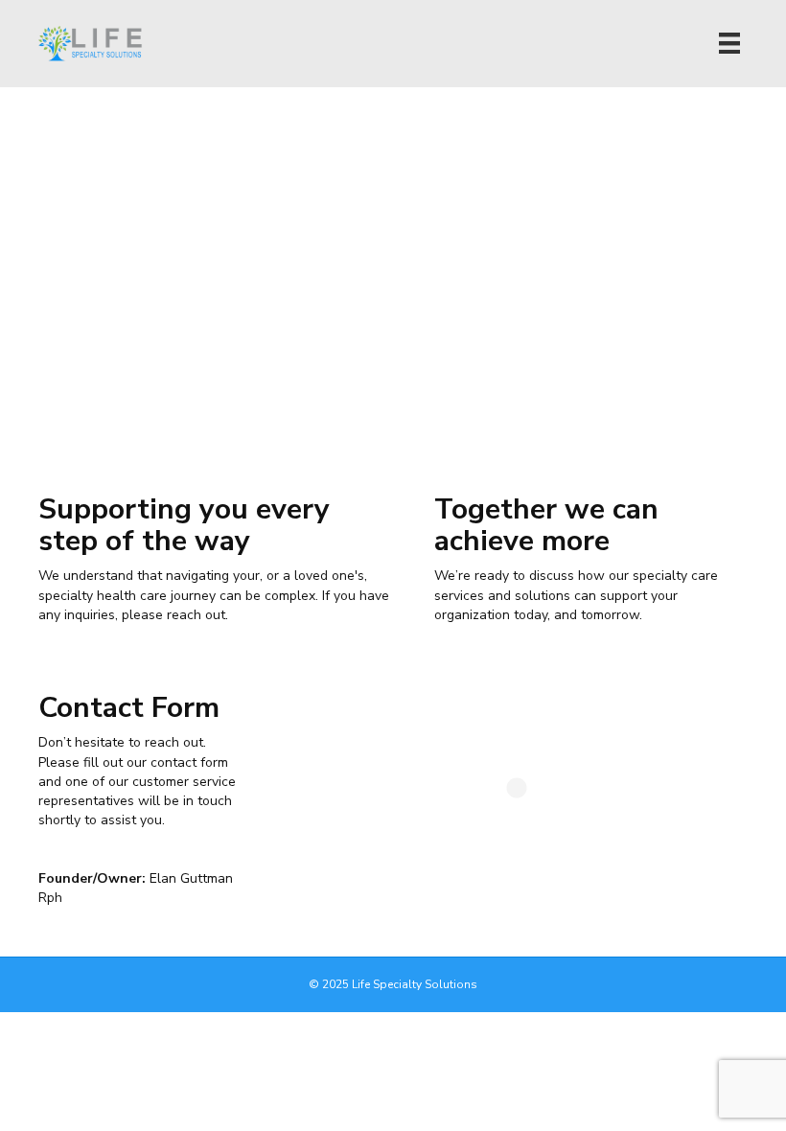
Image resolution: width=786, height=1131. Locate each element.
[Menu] (729, 43)
